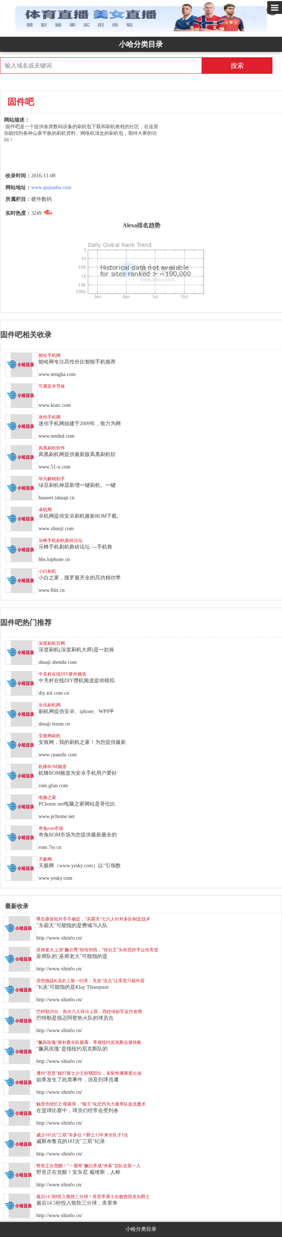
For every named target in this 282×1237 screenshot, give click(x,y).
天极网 (45, 859)
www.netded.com (57, 436)
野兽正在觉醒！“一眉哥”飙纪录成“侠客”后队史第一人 (88, 1165)
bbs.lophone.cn (54, 559)
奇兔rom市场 (51, 828)
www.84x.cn (52, 590)
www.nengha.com (57, 374)
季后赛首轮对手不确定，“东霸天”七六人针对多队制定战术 (93, 919)
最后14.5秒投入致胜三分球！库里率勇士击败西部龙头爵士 (93, 1196)
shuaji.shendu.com (58, 662)
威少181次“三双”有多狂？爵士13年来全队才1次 (82, 1134)
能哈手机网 (50, 355)
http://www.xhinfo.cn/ (59, 938)
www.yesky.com (55, 878)
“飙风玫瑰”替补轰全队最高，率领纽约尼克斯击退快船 (88, 1042)
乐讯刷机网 (50, 705)
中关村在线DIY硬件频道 (62, 674)
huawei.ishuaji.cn (57, 497)
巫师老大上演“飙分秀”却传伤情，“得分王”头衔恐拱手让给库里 (97, 949)
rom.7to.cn (50, 847)
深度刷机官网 (52, 643)
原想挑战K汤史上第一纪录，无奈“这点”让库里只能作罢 (90, 980)
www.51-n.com (54, 467)
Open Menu (274, 7)
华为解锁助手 (52, 478)
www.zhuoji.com (56, 528)
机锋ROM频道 (52, 766)
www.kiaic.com (55, 405)
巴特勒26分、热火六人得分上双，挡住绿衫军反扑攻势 (89, 1011)
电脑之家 (47, 797)
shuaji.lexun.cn (54, 724)
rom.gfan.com (53, 785)
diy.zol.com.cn (54, 693)
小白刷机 (47, 571)
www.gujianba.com (51, 187)
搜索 (237, 65)
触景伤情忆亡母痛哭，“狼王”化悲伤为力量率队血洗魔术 (91, 1104)
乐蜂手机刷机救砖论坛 (61, 540)
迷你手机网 (50, 417)
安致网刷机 (50, 735)
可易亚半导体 (52, 386)
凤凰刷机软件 (52, 448)
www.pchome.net (57, 816)
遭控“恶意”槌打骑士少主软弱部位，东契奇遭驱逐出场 (88, 1073)
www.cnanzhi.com (58, 754)
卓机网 (45, 509)
